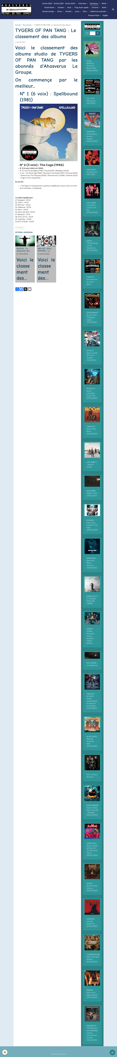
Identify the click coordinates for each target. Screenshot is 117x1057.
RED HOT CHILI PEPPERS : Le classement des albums (45, 249)
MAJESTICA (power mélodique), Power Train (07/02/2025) (92, 393)
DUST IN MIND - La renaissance (92, 664)
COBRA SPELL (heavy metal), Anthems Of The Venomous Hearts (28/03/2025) (92, 849)
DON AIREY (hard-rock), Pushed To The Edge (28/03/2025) (92, 525)
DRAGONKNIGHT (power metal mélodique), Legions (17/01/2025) (92, 317)
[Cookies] (4, 1052)
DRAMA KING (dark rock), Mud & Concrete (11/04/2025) (92, 563)
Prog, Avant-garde (82, 8)
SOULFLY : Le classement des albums (23, 249)
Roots (59, 11)
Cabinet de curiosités (98, 11)
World (104, 8)
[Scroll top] (112, 1052)
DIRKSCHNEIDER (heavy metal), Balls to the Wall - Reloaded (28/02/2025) (92, 810)
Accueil (18, 25)
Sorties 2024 (59, 4)
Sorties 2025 (47, 4)
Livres (77, 11)
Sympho (61, 8)
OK (98, 33)
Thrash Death (49, 8)
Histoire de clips (48, 11)
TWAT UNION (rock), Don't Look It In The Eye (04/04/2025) (92, 207)
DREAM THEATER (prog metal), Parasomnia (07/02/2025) (92, 245)
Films (85, 11)
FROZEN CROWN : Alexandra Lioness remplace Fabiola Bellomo (90, 636)
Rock (69, 8)
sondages (19, 227)
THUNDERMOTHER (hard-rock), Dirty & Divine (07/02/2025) (93, 958)
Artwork (68, 11)
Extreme (95, 8)
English (105, 15)
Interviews (82, 4)
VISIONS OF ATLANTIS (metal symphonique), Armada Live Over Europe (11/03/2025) (92, 701)
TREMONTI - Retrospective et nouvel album (92, 280)
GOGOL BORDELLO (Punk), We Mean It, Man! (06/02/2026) (92, 66)
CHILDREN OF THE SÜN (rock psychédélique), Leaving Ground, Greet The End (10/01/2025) (92, 1033)
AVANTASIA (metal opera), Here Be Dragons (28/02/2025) (92, 136)
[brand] (16, 9)
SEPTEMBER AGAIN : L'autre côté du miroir (92, 493)
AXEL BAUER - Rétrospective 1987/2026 (92, 172)
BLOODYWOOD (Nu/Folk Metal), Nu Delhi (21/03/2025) (92, 741)
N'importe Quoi (94, 15)
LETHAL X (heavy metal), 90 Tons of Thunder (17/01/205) (92, 355)
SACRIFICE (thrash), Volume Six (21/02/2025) (92, 922)
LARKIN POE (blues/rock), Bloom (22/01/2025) (92, 430)
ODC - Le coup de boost (92, 776)
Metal (104, 4)
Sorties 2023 (70, 4)
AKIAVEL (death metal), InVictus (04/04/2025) (92, 887)
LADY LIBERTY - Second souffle (92, 464)
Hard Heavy (94, 4)
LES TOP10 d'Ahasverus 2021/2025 (91, 101)
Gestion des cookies (58, 1054)
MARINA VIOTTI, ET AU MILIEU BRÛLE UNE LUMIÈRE (92, 599)
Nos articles (27, 25)
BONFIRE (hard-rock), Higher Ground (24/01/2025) (92, 993)
